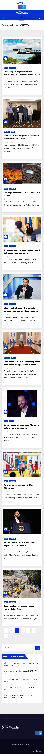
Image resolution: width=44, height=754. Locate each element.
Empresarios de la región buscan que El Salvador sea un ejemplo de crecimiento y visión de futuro (22, 253)
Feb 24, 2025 (10, 199)
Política (12, 421)
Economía (7, 357)
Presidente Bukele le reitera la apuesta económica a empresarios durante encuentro (22, 365)
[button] (40, 18)
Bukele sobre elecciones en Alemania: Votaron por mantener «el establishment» (21, 428)
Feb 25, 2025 (10, 78)
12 (34, 630)
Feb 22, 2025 (10, 491)
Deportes (6, 131)
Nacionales (13, 67)
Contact (38, 751)
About (32, 751)
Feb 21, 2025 (10, 549)
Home (5, 67)
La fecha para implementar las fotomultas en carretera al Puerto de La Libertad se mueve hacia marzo (22, 75)
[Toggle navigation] (21, 18)
